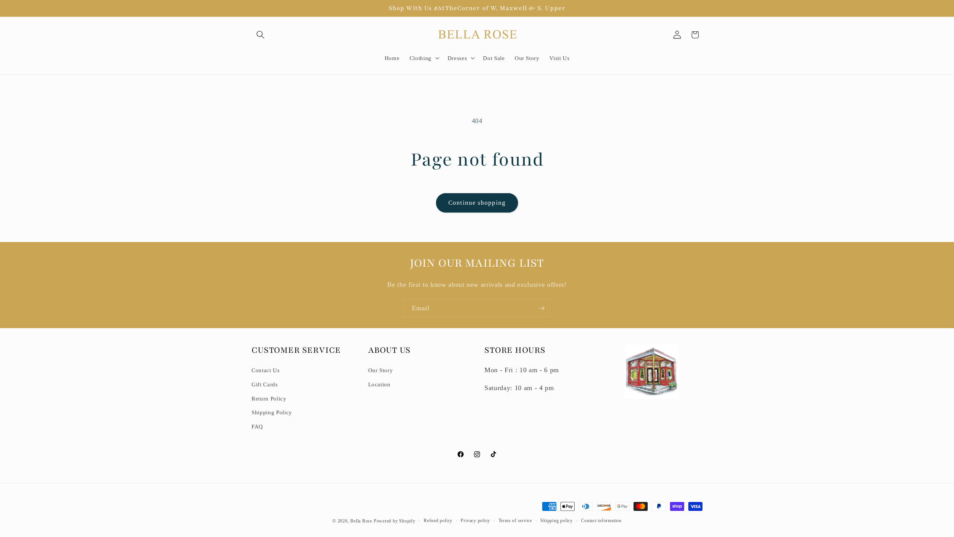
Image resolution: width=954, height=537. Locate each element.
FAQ (257, 426)
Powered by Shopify (395, 521)
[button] (260, 35)
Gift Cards (265, 384)
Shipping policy (556, 520)
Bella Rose (361, 521)
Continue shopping (477, 202)
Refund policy (438, 520)
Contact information (601, 520)
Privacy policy (475, 520)
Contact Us (266, 370)
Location (379, 384)
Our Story (380, 370)
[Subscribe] (541, 308)
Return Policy (269, 398)
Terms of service (515, 520)
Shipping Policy (272, 412)
